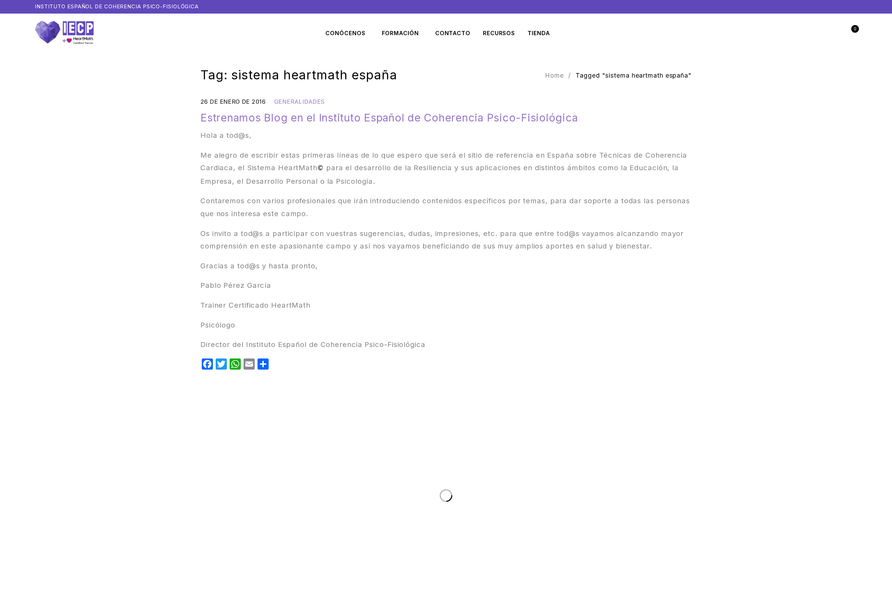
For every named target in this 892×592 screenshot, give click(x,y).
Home (554, 75)
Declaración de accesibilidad (233, 515)
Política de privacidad (126, 515)
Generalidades (299, 101)
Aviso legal (84, 515)
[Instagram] (838, 448)
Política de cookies (175, 515)
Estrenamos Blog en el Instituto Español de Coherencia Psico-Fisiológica (389, 117)
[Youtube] (852, 448)
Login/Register (835, 33)
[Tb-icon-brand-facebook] (824, 448)
